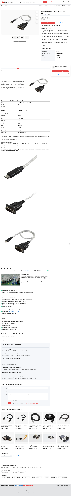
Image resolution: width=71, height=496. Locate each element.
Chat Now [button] (64, 22)
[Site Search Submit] (45, 2)
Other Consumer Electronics (18, 7)
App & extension (57, 5)
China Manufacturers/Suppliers (26, 488)
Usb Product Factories (16, 477)
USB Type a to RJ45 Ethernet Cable (63, 425)
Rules (69, 5)
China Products (18, 488)
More (2, 482)
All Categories (5, 5)
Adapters (54, 459)
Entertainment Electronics (6, 472)
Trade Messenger (18, 485)
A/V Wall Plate (55, 457)
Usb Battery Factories (26, 477)
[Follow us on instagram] (64, 485)
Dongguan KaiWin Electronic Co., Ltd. (50, 13)
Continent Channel (48, 488)
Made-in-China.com (31, 490)
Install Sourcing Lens (28, 485)
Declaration (47, 492)
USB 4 (37, 457)
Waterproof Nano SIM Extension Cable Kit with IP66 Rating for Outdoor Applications (20, 446)
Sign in (69, 2)
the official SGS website (27, 270)
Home (2, 7)
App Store (4, 485)
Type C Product (11, 311)
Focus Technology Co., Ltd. (28, 492)
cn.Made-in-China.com (46, 490)
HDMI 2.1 (16, 311)
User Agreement (41, 492)
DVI (22, 311)
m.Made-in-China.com (38, 490)
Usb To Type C (53, 477)
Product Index (54, 488)
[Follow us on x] (62, 485)
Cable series (38, 459)
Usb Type (33, 477)
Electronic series (21, 459)
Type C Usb (46, 477)
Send (9, 403)
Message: (5, 394)
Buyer (46, 5)
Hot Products (13, 488)
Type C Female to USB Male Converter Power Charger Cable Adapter (48, 446)
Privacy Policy (52, 492)
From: (6, 388)
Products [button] (19, 2)
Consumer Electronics (8, 7)
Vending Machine (22, 472)
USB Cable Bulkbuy (14, 480)
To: (6, 391)
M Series (19, 457)
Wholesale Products (35, 488)
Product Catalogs (17, 455)
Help (50, 5)
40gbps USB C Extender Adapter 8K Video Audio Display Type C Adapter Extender (63, 446)
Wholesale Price (42, 488)
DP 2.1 (19, 311)
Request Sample (58, 25)
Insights (59, 488)
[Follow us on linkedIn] (69, 485)
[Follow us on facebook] (61, 485)
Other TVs (15, 472)
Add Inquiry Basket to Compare (20, 41)
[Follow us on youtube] (66, 485)
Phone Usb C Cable (5, 480)
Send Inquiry (48, 22)
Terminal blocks (3, 459)
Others (2, 461)
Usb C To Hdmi (39, 477)
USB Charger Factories (6, 477)
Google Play (10, 485)
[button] (41, 2)
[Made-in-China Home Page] (7, 2)
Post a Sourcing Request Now (32, 403)
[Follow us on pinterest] (67, 485)
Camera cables (3, 457)
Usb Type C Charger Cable (62, 477)
